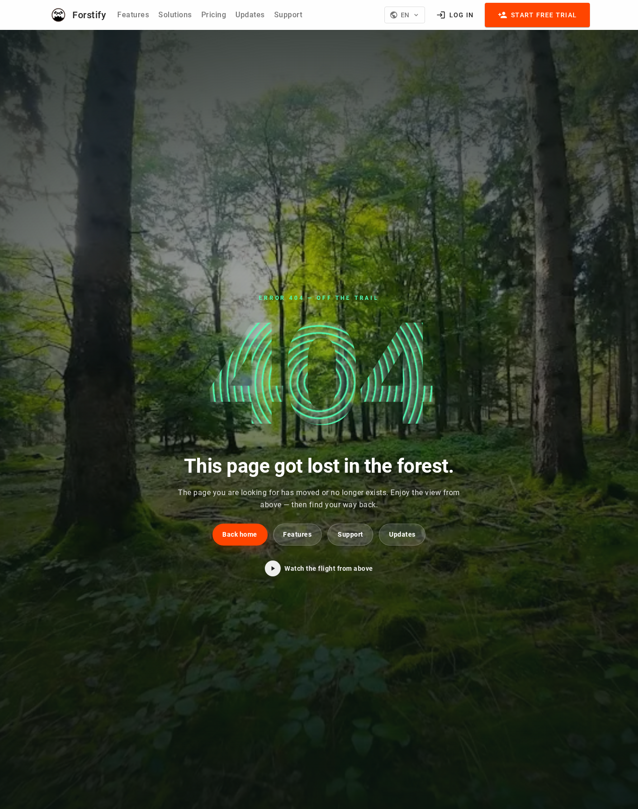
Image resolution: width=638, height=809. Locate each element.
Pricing (214, 14)
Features (133, 14)
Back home (239, 534)
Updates (250, 14)
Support (288, 14)
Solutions (175, 14)
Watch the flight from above (328, 568)
